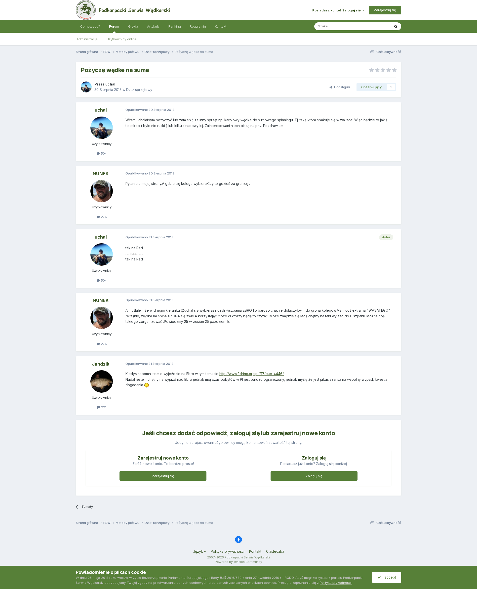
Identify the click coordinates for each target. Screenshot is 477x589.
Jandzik (100, 364)
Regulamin (198, 26)
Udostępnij (341, 87)
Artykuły (153, 26)
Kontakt (220, 26)
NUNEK (101, 173)
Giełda (133, 26)
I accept (388, 577)
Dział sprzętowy (139, 89)
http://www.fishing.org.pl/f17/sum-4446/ (251, 374)
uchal (110, 84)
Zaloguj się (314, 476)
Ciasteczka (275, 551)
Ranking (174, 26)
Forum (114, 26)
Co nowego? (90, 26)
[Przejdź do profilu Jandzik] (101, 381)
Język (198, 551)
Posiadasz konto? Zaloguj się (337, 10)
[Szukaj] (395, 26)
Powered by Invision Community (238, 562)
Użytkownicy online (122, 39)
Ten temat (376, 26)
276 (103, 217)
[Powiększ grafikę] (146, 385)
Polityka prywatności (227, 551)
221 (103, 407)
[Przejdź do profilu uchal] (86, 87)
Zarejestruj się (385, 10)
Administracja (87, 39)
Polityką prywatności (336, 583)
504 (103, 153)
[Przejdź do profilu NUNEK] (101, 191)
